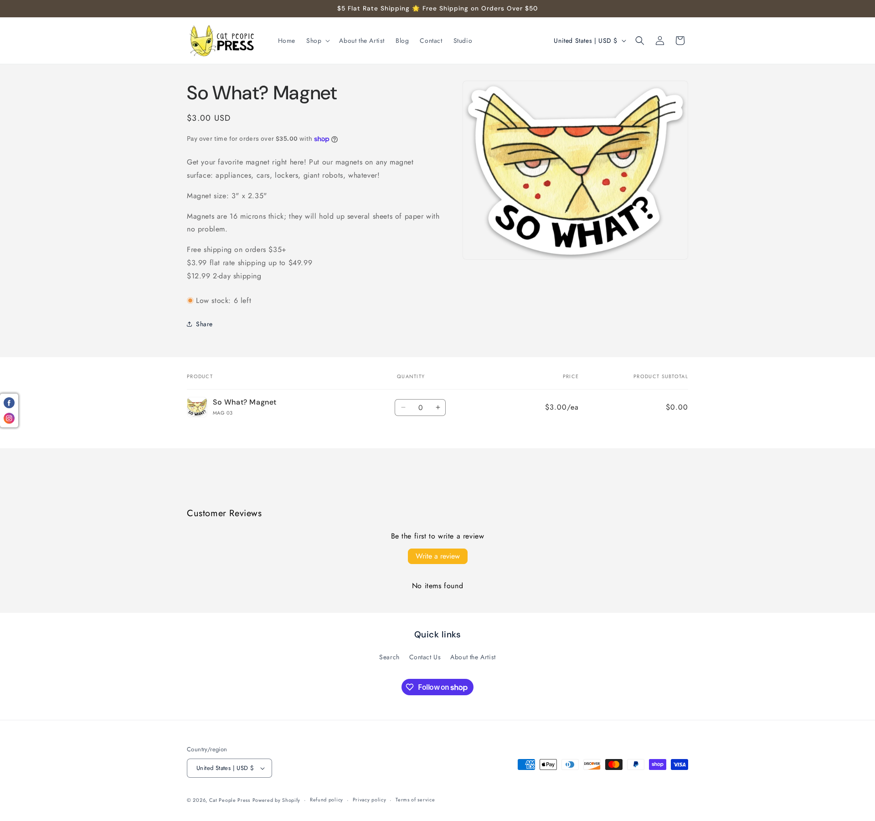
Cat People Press (229, 800)
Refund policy (326, 799)
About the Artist (473, 657)
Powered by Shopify (276, 800)
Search (389, 657)
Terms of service (415, 799)
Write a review (438, 556)
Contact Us (425, 657)
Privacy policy (369, 799)
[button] (317, 40)
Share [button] (204, 323)
